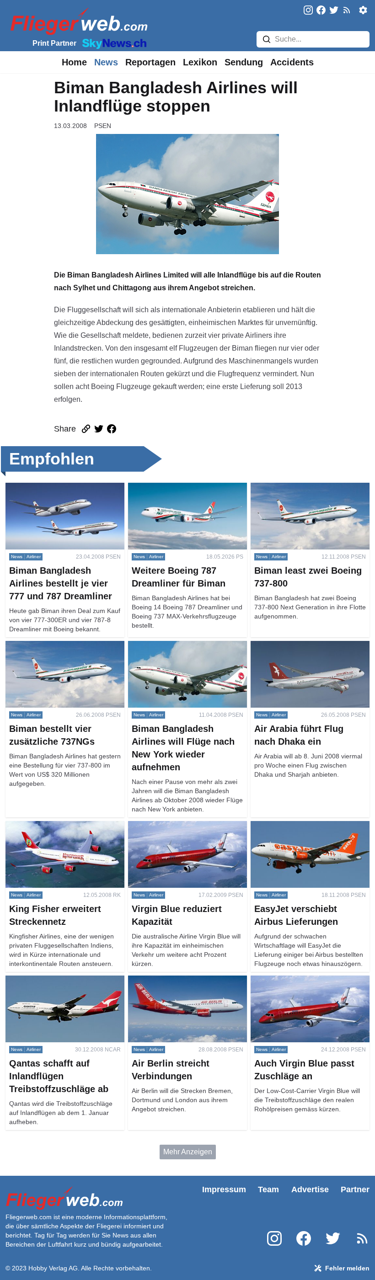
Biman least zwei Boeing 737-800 (305, 488)
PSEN (102, 125)
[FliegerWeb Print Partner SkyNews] (112, 43)
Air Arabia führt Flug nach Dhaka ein (309, 646)
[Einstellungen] (363, 10)
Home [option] (74, 62)
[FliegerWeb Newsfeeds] (346, 10)
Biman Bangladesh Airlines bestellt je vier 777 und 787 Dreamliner (62, 493)
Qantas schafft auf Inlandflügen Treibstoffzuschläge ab (55, 986)
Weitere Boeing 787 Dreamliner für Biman (184, 493)
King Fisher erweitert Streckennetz (61, 826)
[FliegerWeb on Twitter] (333, 11)
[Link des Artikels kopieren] (86, 428)
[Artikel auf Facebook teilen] (111, 428)
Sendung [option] (244, 62)
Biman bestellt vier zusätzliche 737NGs (54, 651)
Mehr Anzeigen (187, 1152)
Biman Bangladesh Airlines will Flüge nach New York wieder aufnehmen (178, 657)
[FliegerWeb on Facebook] (321, 11)
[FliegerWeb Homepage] (77, 21)
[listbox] (74, 62)
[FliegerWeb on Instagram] (308, 11)
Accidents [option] (292, 62)
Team (268, 1189)
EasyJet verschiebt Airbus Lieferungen (292, 831)
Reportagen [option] (150, 62)
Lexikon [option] (200, 62)
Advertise (310, 1189)
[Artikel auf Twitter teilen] (98, 428)
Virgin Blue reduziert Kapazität (177, 826)
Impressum (224, 1189)
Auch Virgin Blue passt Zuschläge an (306, 986)
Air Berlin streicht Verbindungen (179, 981)
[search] (266, 39)
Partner (355, 1189)
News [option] (106, 62)
